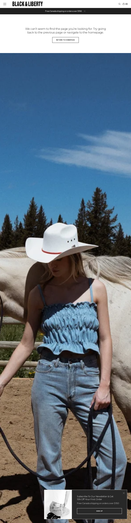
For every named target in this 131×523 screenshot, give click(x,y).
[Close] (124, 493)
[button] (4, 3)
